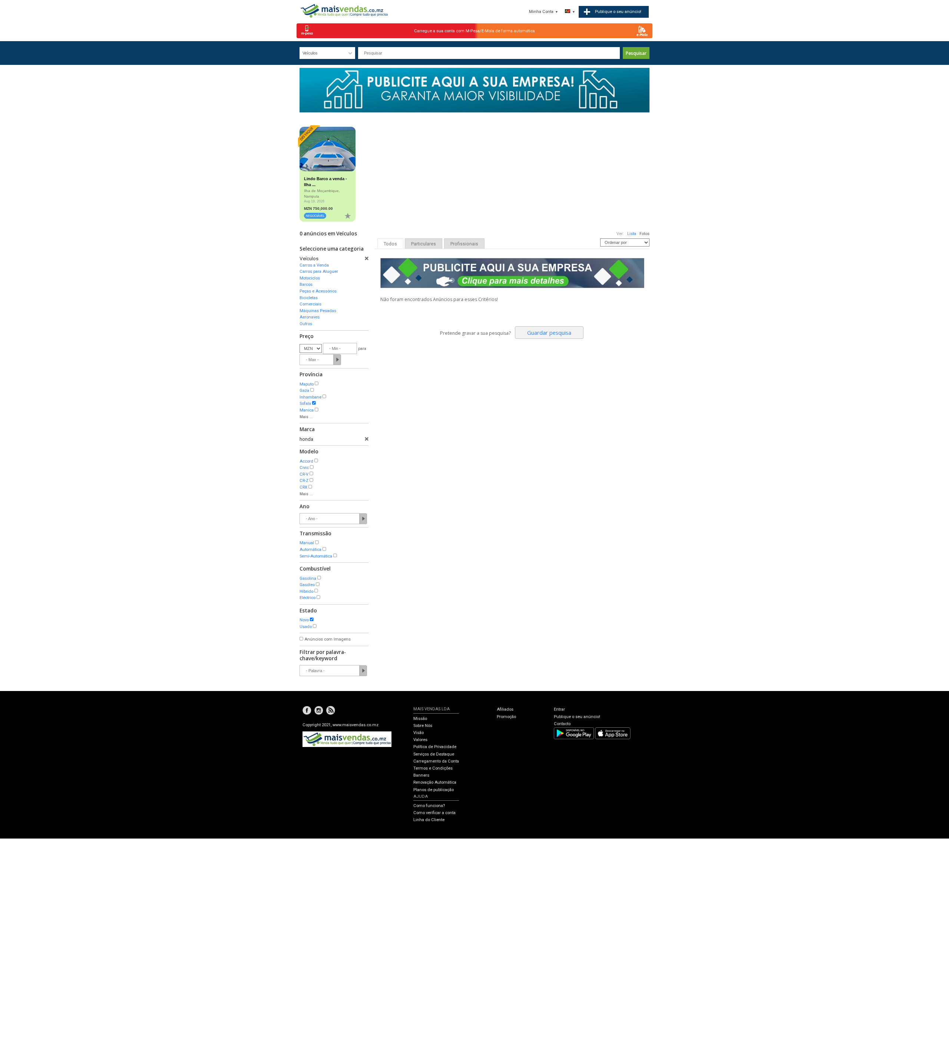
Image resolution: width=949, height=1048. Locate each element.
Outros (306, 323)
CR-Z (304, 480)
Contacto (562, 723)
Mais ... (306, 417)
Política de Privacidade (434, 746)
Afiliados (505, 709)
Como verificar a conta (434, 812)
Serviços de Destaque (433, 754)
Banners (421, 775)
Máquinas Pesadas (318, 310)
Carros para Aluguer (319, 271)
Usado (306, 626)
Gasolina (308, 578)
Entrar (559, 709)
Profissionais (464, 244)
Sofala (305, 403)
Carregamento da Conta (436, 761)
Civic (304, 467)
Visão (418, 732)
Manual (307, 542)
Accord (306, 461)
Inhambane (310, 397)
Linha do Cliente (428, 819)
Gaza (304, 390)
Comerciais (310, 304)
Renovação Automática (434, 782)
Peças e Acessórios (318, 291)
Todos (390, 244)
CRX (303, 487)
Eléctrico (307, 597)
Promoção (506, 716)
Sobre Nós (422, 725)
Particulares (423, 244)
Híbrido (306, 591)
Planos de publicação (433, 789)
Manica (307, 410)
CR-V (304, 474)
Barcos (306, 284)
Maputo (307, 384)
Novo (304, 620)
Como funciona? (429, 805)
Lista (631, 233)
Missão (420, 718)
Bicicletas (309, 297)
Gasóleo (307, 584)
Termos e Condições (433, 768)
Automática (310, 549)
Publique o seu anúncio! (577, 716)
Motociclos (310, 278)
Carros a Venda (314, 265)
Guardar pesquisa (549, 332)
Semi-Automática (316, 556)
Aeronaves (310, 317)
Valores (420, 739)
